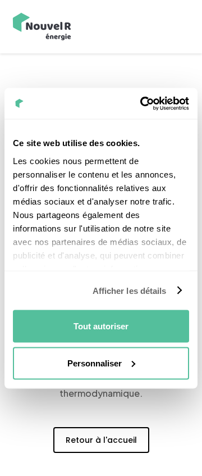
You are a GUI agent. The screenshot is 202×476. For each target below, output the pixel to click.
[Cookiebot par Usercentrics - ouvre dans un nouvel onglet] (142, 103)
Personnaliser (94, 363)
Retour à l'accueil (101, 440)
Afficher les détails (130, 290)
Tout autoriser (101, 326)
